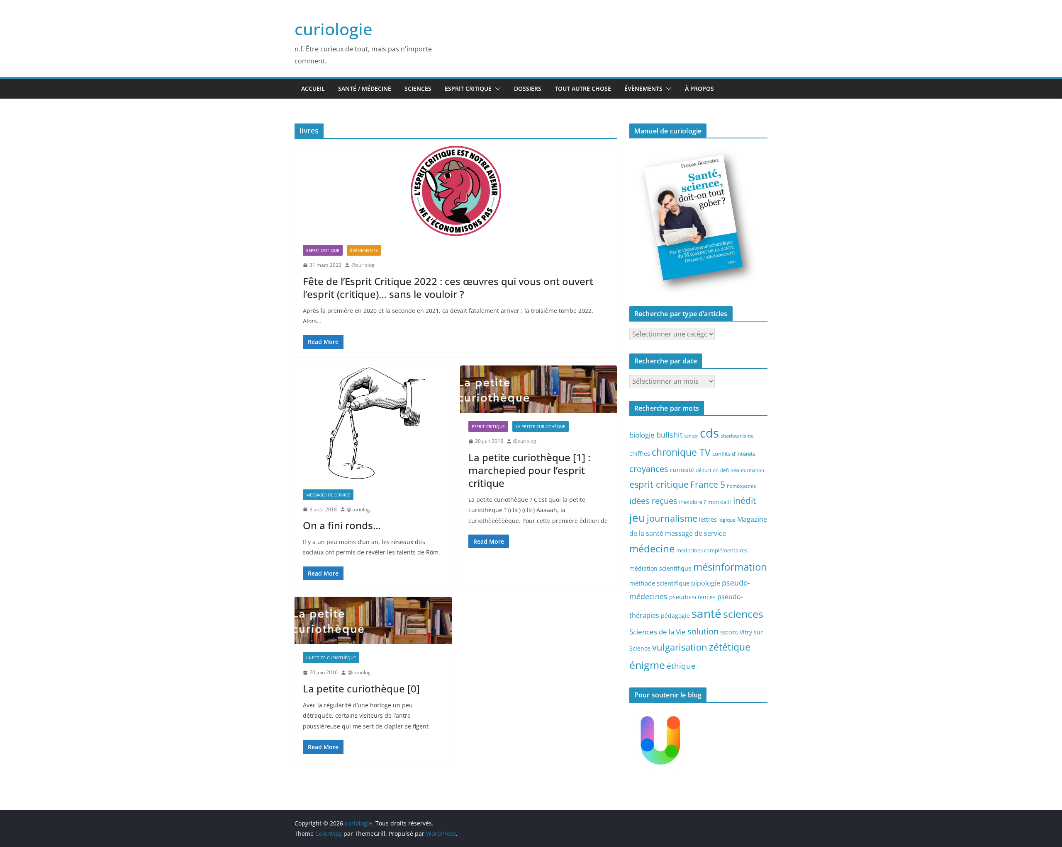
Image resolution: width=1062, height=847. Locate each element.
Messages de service (328, 495)
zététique (729, 646)
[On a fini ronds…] (373, 423)
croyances (648, 468)
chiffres (639, 453)
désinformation (747, 470)
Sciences (417, 88)
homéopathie (741, 486)
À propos (699, 88)
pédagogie (675, 616)
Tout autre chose (583, 88)
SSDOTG (729, 633)
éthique (681, 666)
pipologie (705, 583)
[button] (496, 88)
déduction (707, 470)
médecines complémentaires (711, 550)
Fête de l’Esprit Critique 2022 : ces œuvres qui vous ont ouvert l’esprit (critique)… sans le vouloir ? (448, 287)
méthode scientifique (659, 583)
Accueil (313, 88)
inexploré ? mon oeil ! (705, 502)
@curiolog (363, 265)
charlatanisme (737, 435)
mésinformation (730, 567)
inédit (744, 500)
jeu (637, 518)
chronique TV (681, 452)
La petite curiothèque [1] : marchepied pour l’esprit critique (529, 470)
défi (724, 470)
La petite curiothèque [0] (361, 688)
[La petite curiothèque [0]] (373, 620)
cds (709, 433)
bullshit (669, 435)
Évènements (643, 88)
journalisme (672, 518)
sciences (743, 614)
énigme (647, 665)
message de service (695, 533)
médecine (652, 548)
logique (727, 519)
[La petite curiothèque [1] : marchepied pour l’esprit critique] (538, 389)
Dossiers (527, 88)
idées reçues (653, 500)
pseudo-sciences (692, 597)
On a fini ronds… (342, 525)
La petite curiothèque (540, 426)
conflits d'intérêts (733, 453)
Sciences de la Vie (657, 631)
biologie (642, 435)
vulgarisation (679, 647)
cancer (691, 436)
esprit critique (659, 484)
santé (706, 613)
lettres (708, 519)
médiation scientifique (660, 568)
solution (703, 631)
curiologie (334, 28)
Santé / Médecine (364, 88)
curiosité (682, 470)
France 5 (707, 484)
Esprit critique (468, 88)
